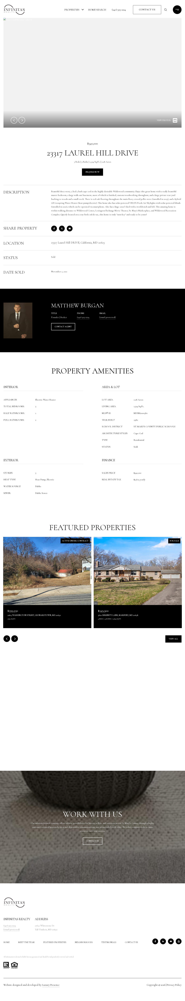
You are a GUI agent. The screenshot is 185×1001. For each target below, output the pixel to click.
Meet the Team (26, 942)
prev (14, 120)
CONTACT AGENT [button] (63, 326)
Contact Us (131, 942)
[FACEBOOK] (155, 941)
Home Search (97, 9)
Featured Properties (54, 942)
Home (6, 942)
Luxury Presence (51, 984)
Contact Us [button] (147, 9)
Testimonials (108, 942)
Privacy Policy (174, 984)
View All (173, 639)
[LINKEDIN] (163, 941)
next (21, 120)
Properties (71, 9)
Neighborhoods (84, 942)
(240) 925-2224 (119, 9)
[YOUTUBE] (171, 941)
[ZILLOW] (179, 941)
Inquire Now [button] (92, 172)
